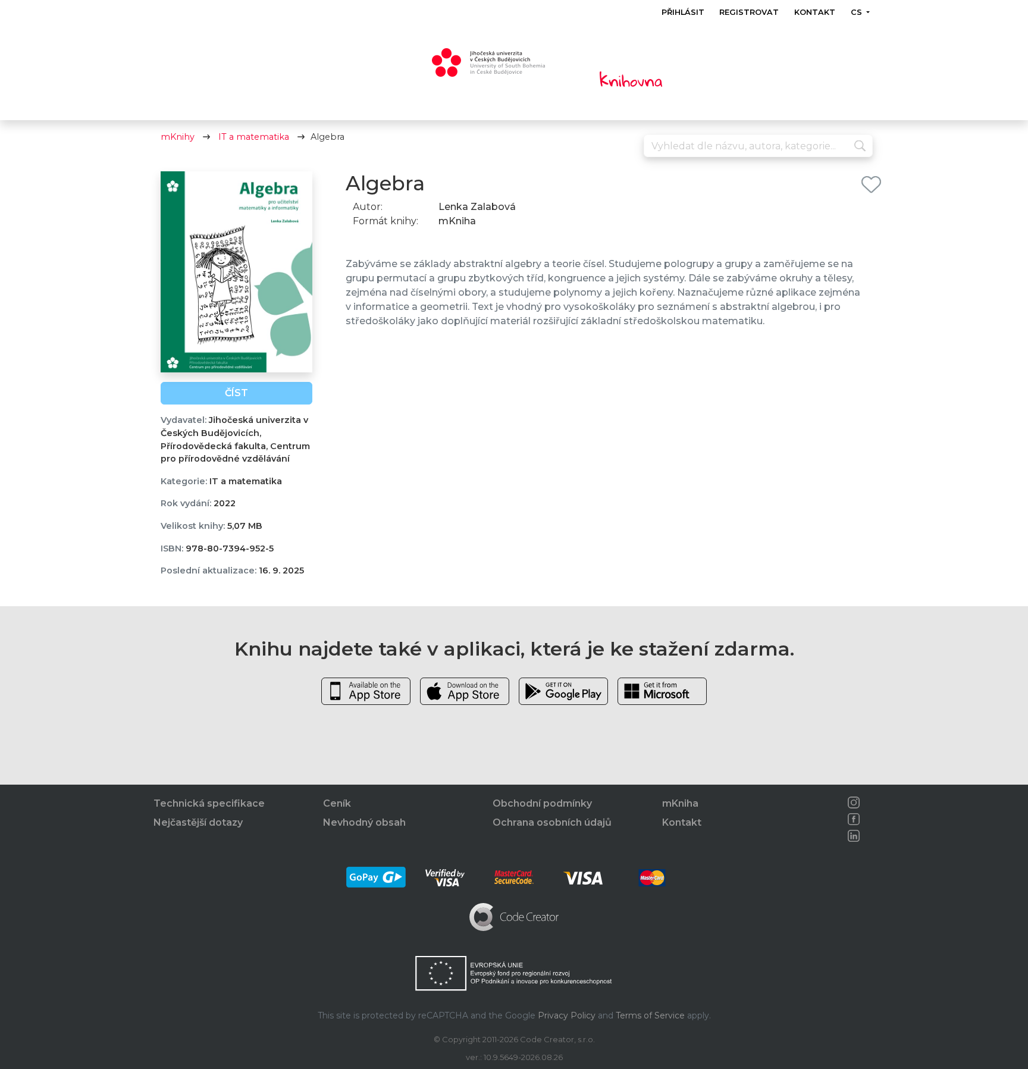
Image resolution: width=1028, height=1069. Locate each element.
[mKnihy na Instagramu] (853, 802)
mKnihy (178, 136)
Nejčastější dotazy (198, 822)
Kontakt (814, 12)
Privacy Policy (567, 1015)
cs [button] (857, 12)
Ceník (337, 803)
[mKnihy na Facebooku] (853, 819)
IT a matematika (253, 136)
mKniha (680, 803)
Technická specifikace (209, 803)
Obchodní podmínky (542, 803)
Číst (236, 393)
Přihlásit (683, 12)
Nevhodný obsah (364, 822)
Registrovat (749, 12)
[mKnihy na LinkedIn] (853, 836)
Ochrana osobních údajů (552, 822)
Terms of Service (650, 1015)
